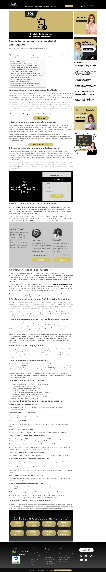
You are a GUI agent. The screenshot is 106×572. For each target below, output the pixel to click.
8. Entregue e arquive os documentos (21, 79)
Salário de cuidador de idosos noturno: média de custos (85, 86)
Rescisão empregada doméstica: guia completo (35, 114)
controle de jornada (22, 207)
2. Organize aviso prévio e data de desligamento (24, 67)
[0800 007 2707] (81, 6)
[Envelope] (86, 560)
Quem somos (29, 6)
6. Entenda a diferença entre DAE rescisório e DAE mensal (27, 75)
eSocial (53, 6)
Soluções (38, 6)
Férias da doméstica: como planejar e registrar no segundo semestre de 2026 (85, 93)
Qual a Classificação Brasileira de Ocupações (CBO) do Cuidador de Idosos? (85, 73)
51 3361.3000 (21, 554)
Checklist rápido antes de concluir (20, 81)
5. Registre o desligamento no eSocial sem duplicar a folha (27, 73)
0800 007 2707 (88, 6)
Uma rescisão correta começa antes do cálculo (23, 63)
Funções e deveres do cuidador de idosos (83, 79)
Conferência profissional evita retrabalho (22, 85)
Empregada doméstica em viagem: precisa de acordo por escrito (84, 100)
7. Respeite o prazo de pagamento (20, 77)
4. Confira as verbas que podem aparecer (22, 71)
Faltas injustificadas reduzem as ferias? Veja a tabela (85, 66)
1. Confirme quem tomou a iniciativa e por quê (23, 65)
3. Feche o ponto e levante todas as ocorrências (24, 69)
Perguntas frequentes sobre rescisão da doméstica (25, 83)
